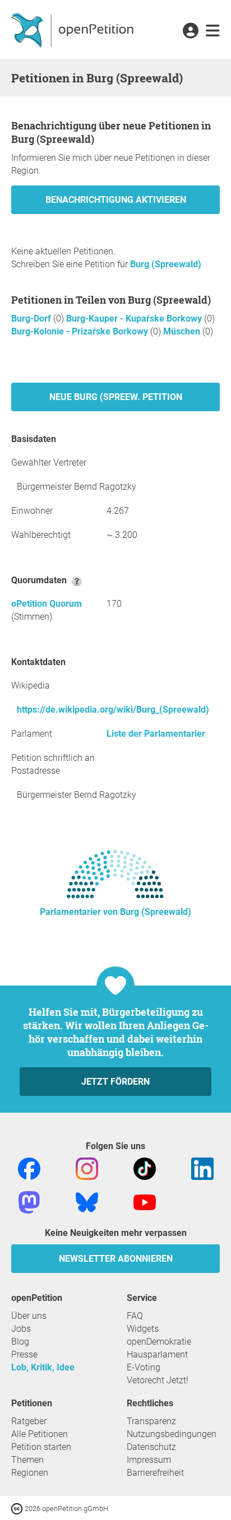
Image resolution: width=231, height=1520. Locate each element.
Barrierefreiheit (155, 1472)
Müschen (182, 331)
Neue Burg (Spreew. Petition (115, 397)
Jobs (21, 1328)
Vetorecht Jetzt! (157, 1380)
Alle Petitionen (39, 1434)
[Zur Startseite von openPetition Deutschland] (73, 29)
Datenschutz (151, 1447)
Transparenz (151, 1421)
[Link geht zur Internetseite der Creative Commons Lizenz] (18, 1508)
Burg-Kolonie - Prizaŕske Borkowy (80, 331)
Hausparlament (157, 1354)
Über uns (29, 1315)
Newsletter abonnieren (116, 1258)
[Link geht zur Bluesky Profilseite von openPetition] (87, 1201)
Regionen (29, 1472)
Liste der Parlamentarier (156, 733)
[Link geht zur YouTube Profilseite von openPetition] (144, 1201)
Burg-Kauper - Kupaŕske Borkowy (135, 318)
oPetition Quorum (46, 603)
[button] (190, 31)
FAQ (135, 1315)
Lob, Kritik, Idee (43, 1367)
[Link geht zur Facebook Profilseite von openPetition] (29, 1168)
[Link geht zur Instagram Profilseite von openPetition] (87, 1168)
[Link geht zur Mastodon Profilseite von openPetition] (29, 1201)
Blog (20, 1341)
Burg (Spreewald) (165, 264)
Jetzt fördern (115, 1081)
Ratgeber (29, 1421)
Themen (27, 1459)
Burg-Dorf (32, 318)
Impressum (149, 1459)
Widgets (143, 1328)
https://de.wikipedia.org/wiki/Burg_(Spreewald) (113, 709)
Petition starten (41, 1447)
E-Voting (143, 1367)
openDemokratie (159, 1341)
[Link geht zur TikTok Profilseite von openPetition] (144, 1168)
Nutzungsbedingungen (171, 1434)
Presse (24, 1354)
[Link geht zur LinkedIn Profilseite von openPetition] (202, 1168)
